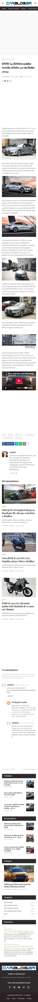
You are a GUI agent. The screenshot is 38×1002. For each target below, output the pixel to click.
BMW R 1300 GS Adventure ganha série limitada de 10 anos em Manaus (18, 606)
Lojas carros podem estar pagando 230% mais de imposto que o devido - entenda (18, 947)
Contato (29, 998)
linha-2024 (18, 438)
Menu (2, 3)
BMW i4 (30, 128)
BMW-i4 (10, 435)
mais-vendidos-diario (19, 905)
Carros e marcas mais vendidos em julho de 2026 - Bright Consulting (14, 849)
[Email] (10, 81)
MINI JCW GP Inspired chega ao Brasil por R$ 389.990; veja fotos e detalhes (18, 513)
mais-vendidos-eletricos (19, 908)
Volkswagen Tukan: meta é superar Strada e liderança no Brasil (13, 825)
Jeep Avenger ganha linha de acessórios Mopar (13, 794)
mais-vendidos (19, 902)
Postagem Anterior (9, 769)
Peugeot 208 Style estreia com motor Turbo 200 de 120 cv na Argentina (13, 783)
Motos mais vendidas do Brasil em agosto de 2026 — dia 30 (13, 836)
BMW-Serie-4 (19, 435)
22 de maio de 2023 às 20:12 (27, 723)
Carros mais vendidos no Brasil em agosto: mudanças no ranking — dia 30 (14, 806)
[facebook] (16, 473)
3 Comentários (27, 76)
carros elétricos (29, 435)
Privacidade (21, 998)
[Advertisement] (19, 33)
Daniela (12, 452)
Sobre (14, 998)
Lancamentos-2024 (8, 438)
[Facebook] (5, 81)
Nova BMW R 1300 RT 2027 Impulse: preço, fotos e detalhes (18, 560)
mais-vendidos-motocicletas (19, 911)
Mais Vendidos (13, 8)
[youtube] (13, 473)
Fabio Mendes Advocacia (11, 944)
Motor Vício (7, 929)
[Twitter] (8, 81)
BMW (13, 59)
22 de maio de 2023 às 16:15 (22, 685)
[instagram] (10, 473)
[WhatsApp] (20, 443)
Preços (23, 8)
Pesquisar (35, 3)
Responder (10, 696)
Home (4, 8)
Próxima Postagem (29, 769)
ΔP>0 (19, 914)
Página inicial (6, 59)
